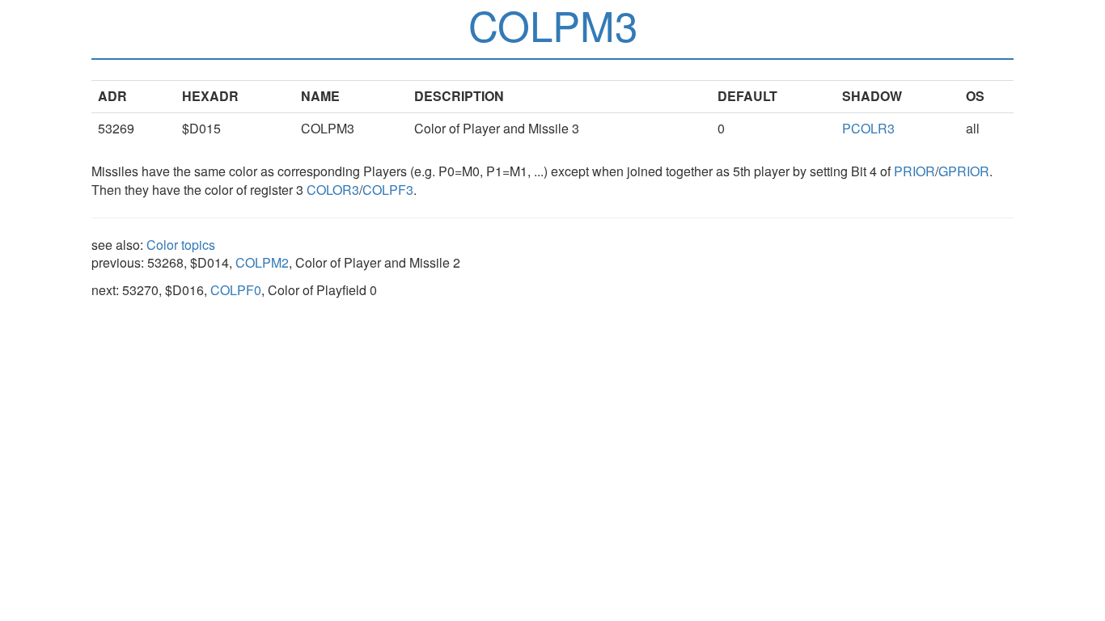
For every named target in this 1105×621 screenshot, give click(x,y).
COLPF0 (235, 290)
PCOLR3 (868, 128)
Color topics (180, 244)
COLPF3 (387, 189)
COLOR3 (333, 189)
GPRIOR (963, 171)
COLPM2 (262, 262)
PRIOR (914, 171)
